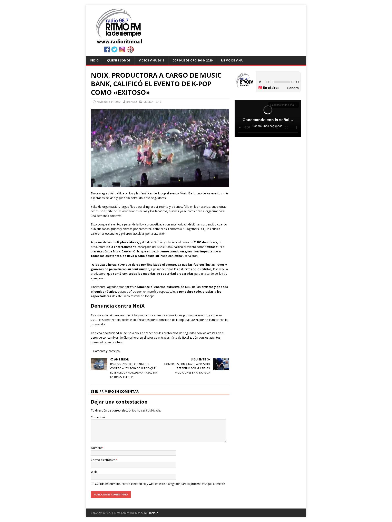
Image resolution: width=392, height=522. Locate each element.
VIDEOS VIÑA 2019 (151, 60)
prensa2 (131, 102)
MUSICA (148, 102)
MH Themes (151, 513)
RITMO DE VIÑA (232, 60)
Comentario (99, 417)
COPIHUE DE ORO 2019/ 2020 (193, 60)
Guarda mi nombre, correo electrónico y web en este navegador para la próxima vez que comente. (160, 484)
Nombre (96, 448)
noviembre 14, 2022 (108, 102)
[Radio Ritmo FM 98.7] (196, 54)
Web (94, 472)
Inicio (94, 60)
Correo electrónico (103, 460)
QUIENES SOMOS (118, 60)
